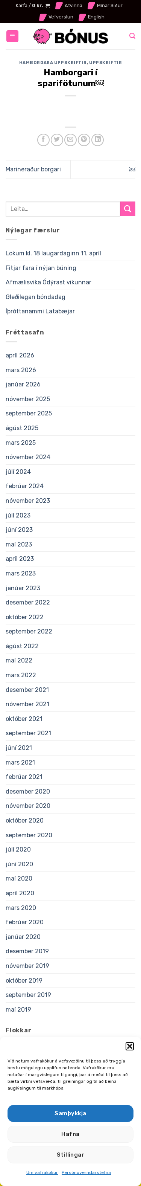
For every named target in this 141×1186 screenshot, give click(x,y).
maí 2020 (19, 878)
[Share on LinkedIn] (97, 140)
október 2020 (25, 820)
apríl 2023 (20, 558)
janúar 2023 (23, 588)
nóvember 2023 (28, 500)
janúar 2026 (23, 384)
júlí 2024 (18, 471)
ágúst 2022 (22, 646)
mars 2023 (21, 573)
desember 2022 (28, 602)
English (96, 17)
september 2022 (29, 631)
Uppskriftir (105, 62)
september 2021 (28, 733)
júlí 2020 (18, 849)
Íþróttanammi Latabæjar (40, 311)
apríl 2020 (20, 893)
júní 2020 (19, 864)
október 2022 (25, 617)
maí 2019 (18, 1009)
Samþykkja (70, 1113)
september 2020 (29, 835)
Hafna (70, 1134)
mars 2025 (21, 442)
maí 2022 (19, 660)
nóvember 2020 (28, 805)
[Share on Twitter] (57, 140)
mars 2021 (20, 762)
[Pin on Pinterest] (84, 140)
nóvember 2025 (28, 399)
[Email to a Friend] (70, 140)
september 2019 (28, 994)
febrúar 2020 (25, 922)
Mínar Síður (110, 5)
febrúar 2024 (25, 486)
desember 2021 (27, 689)
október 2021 (24, 718)
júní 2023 (19, 529)
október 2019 (24, 980)
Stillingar (71, 1154)
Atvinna (73, 5)
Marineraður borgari (33, 169)
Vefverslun (61, 17)
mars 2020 (21, 907)
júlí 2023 (18, 515)
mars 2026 (21, 370)
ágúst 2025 (22, 428)
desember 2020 (28, 791)
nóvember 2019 (27, 965)
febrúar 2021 (24, 776)
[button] (129, 1046)
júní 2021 (19, 747)
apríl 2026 (20, 355)
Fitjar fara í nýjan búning (41, 268)
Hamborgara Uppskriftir (53, 62)
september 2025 (29, 413)
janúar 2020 (23, 936)
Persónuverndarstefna (86, 1172)
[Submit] (127, 208)
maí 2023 (19, 544)
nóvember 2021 (27, 704)
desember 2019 (27, 951)
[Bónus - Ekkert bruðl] (70, 36)
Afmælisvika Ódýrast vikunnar (48, 282)
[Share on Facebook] (43, 140)
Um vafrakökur (42, 1172)
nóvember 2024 (28, 457)
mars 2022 (21, 675)
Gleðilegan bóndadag (35, 297)
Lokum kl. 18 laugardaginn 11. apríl (53, 253)
